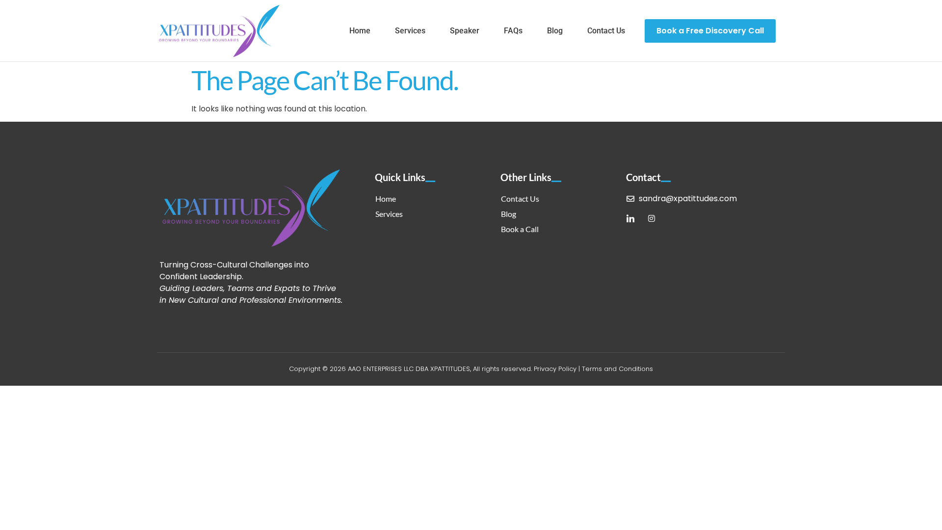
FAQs (513, 30)
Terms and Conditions (617, 368)
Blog (555, 30)
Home (359, 30)
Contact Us (606, 30)
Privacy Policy (555, 368)
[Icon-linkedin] (630, 218)
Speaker (464, 30)
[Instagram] (651, 218)
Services (410, 30)
